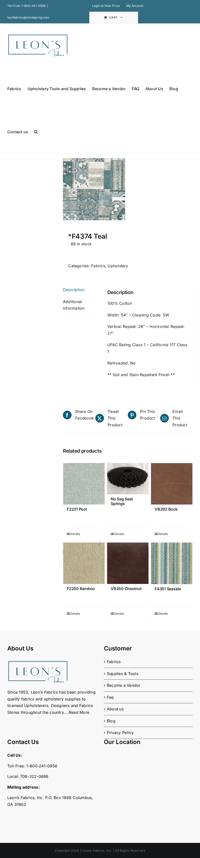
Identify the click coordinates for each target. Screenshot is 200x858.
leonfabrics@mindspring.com (28, 17)
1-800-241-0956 (33, 6)
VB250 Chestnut (126, 588)
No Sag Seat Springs (122, 501)
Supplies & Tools (122, 673)
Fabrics (98, 265)
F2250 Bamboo (81, 588)
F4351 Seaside (168, 588)
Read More (79, 712)
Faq (110, 697)
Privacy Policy (120, 732)
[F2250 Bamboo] (84, 563)
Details (75, 534)
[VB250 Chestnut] (128, 563)
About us (115, 708)
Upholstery (118, 265)
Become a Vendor (123, 685)
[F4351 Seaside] (171, 563)
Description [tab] (74, 289)
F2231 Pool (77, 509)
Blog (111, 720)
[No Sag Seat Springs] (128, 478)
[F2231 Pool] (84, 484)
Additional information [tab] (74, 305)
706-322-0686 (34, 776)
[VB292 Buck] (171, 484)
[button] (36, 131)
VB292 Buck (166, 509)
